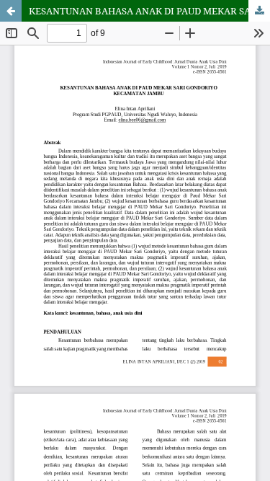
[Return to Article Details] (11, 11)
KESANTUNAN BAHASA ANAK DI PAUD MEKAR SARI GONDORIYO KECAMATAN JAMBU (149, 10)
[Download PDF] (259, 11)
